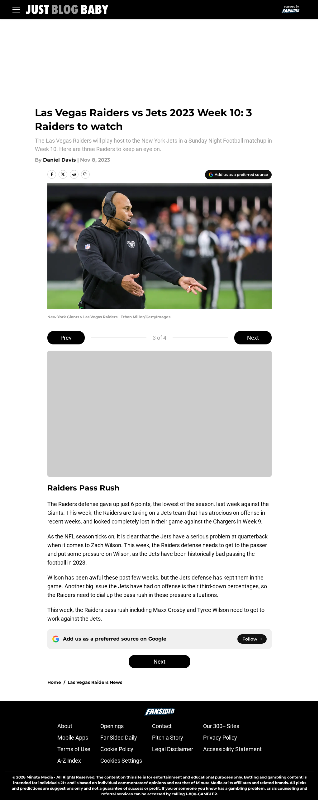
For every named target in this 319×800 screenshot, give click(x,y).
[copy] (85, 174)
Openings (112, 726)
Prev (66, 337)
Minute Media (39, 777)
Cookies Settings (121, 760)
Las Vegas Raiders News (95, 682)
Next (253, 337)
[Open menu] (16, 9)
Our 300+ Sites (221, 726)
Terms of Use (73, 749)
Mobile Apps (72, 737)
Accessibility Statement (232, 749)
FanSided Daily (118, 737)
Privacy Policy (220, 737)
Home (54, 682)
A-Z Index (69, 760)
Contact (162, 726)
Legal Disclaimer (172, 749)
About (64, 726)
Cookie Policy (116, 749)
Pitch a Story (167, 737)
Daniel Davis (59, 160)
